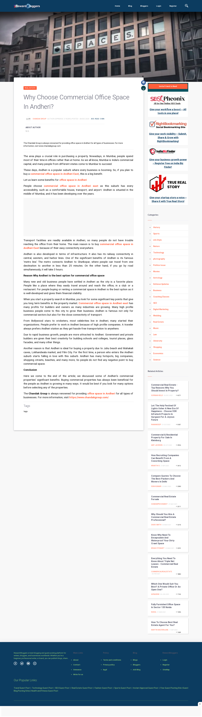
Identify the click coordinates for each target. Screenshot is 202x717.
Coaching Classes (161, 297)
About (75, 660)
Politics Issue (159, 265)
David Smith (156, 525)
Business (157, 290)
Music (156, 328)
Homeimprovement (159, 504)
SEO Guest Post (62, 688)
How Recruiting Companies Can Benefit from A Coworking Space (165, 458)
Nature (156, 246)
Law (155, 334)
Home (117, 6)
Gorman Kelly (157, 395)
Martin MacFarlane (159, 630)
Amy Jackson (156, 445)
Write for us (78, 674)
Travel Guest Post (22, 688)
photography (159, 259)
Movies (156, 271)
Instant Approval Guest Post (145, 688)
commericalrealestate (161, 572)
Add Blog (136, 670)
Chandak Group (40, 119)
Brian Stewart (157, 548)
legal (105, 670)
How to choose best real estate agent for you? (164, 623)
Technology (158, 252)
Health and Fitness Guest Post (44, 691)
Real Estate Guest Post (82, 688)
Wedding (157, 316)
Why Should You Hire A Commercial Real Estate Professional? (163, 517)
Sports (156, 234)
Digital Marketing (160, 309)
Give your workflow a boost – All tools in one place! (168, 111)
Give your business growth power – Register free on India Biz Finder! (168, 163)
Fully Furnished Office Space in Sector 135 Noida (165, 606)
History (156, 227)
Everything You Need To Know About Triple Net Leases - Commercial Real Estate (164, 562)
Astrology (157, 278)
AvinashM (155, 594)
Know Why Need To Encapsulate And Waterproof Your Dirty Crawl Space (162, 539)
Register (173, 6)
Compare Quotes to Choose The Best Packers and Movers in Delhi (166, 479)
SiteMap (166, 670)
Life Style (157, 240)
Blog (130, 6)
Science (156, 360)
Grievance (77, 670)
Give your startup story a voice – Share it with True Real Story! (168, 199)
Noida (153, 612)
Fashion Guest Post (103, 688)
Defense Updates (161, 284)
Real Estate (30, 88)
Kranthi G (155, 466)
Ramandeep (156, 425)
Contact (76, 665)
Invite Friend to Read (168, 86)
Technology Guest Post (42, 688)
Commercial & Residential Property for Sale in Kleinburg (164, 437)
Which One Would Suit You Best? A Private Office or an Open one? (166, 587)
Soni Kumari (156, 486)
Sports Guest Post (122, 688)
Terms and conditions (112, 660)
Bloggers (144, 6)
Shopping (157, 347)
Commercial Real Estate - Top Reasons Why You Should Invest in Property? (165, 388)
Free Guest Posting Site (171, 688)
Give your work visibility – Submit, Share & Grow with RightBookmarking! (168, 137)
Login (158, 6)
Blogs (135, 660)
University (157, 341)
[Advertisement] (78, 217)
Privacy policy (108, 665)
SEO (155, 303)
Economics (158, 353)
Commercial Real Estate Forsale (163, 498)
